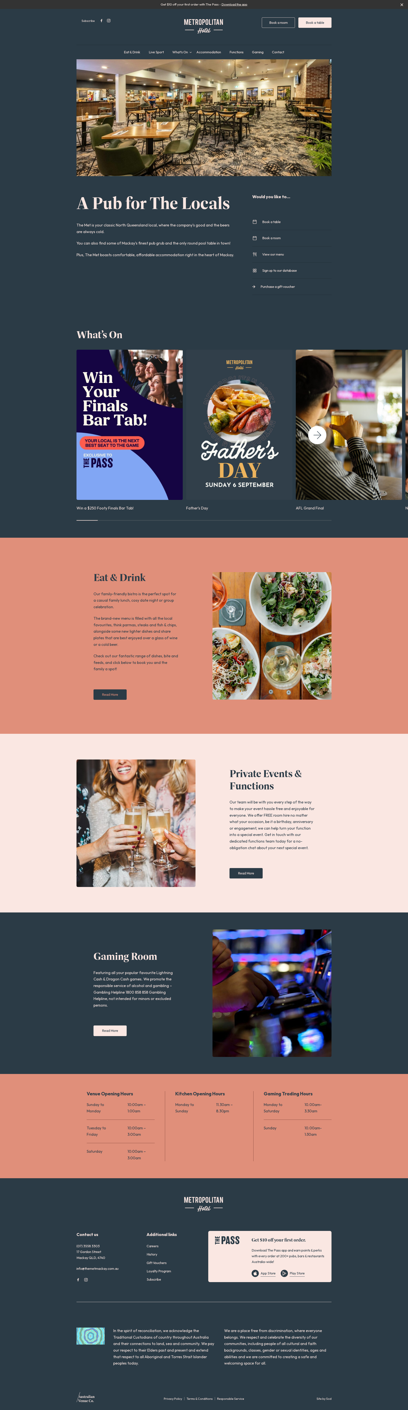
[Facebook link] (101, 20)
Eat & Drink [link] (132, 52)
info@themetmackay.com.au (97, 1268)
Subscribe (88, 21)
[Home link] (204, 25)
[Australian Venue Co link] (85, 1398)
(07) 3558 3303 (88, 1246)
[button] (317, 435)
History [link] (152, 1254)
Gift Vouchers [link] (157, 1263)
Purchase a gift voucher (278, 286)
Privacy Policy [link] (173, 1399)
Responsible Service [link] (230, 1399)
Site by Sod (324, 1399)
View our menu (273, 254)
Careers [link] (153, 1246)
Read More (110, 694)
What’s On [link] (180, 52)
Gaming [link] (258, 52)
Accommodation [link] (208, 52)
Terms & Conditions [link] (200, 1399)
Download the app (234, 4)
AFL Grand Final (310, 508)
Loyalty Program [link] (159, 1271)
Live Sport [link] (156, 52)
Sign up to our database (279, 270)
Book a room (278, 22)
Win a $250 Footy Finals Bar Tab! (104, 508)
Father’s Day (197, 508)
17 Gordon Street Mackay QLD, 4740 (90, 1255)
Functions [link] (237, 52)
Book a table (315, 22)
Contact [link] (278, 52)
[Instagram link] (108, 20)
